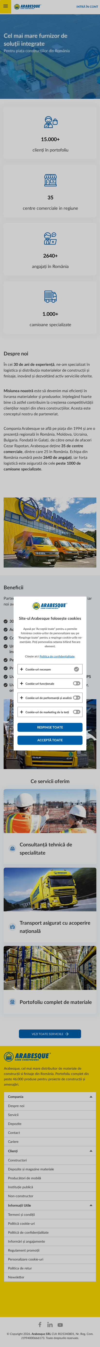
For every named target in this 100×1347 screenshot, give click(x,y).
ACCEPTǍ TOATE (50, 740)
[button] (35, 669)
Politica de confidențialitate (57, 656)
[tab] (50, 669)
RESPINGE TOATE (50, 727)
